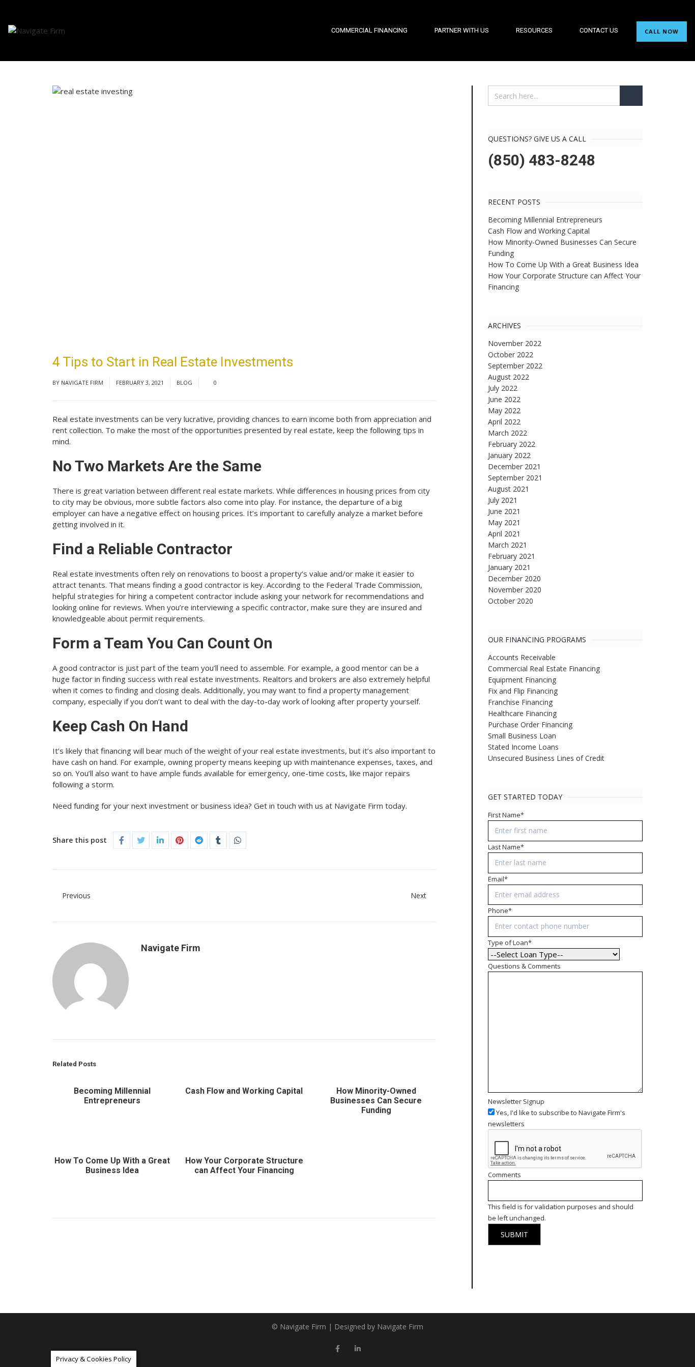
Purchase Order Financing (530, 724)
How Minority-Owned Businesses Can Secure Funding (376, 1100)
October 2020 (510, 601)
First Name (506, 814)
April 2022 (504, 421)
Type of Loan (510, 942)
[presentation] (565, 1149)
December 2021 (514, 466)
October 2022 (510, 354)
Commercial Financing (369, 30)
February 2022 (511, 444)
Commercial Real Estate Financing (544, 668)
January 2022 (509, 455)
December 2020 (514, 578)
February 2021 (511, 556)
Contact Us (599, 30)
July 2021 (502, 500)
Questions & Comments (524, 966)
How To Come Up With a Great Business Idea (112, 1165)
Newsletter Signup (516, 1101)
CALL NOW (662, 31)
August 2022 (508, 377)
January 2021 (509, 567)
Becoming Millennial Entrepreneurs (112, 1095)
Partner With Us (462, 30)
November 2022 (514, 343)
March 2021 (507, 545)
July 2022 (502, 388)
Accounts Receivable (522, 657)
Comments (504, 1174)
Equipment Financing (522, 680)
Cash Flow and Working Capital (244, 1091)
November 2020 (514, 589)
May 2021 (504, 522)
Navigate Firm (82, 382)
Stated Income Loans (523, 747)
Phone (500, 910)
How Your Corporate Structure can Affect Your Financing (244, 1165)
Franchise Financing (520, 702)
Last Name (506, 846)
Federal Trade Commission (373, 585)
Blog (184, 382)
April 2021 (504, 533)
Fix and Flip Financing (523, 691)
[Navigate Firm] (36, 30)
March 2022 (507, 433)
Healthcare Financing (522, 713)
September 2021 (515, 477)
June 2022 (504, 399)
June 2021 (504, 511)
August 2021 (508, 489)
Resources (534, 30)
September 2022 (515, 366)
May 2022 (504, 410)
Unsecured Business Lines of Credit (546, 758)
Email (498, 879)
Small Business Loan (522, 736)
